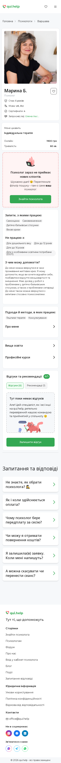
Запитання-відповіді (19, 678)
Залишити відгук (30, 442)
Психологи (25, 21)
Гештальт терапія (15, 317)
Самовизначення (32, 220)
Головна (8, 21)
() (15, 385)
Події (9, 672)
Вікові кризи (13, 229)
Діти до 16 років (15, 247)
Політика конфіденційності (23, 698)
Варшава (43, 21)
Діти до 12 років (43, 243)
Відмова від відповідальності (25, 705)
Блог (9, 666)
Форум (10, 647)
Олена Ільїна (32, 116)
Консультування (37, 317)
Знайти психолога (31, 199)
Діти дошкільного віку (18, 243)
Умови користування (19, 692)
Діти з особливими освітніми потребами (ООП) (29, 253)
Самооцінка (12, 220)
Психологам (14, 640)
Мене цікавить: (12, 128)
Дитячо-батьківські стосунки (22, 225)
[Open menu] (55, 6)
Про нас (11, 653)
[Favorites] (45, 6)
